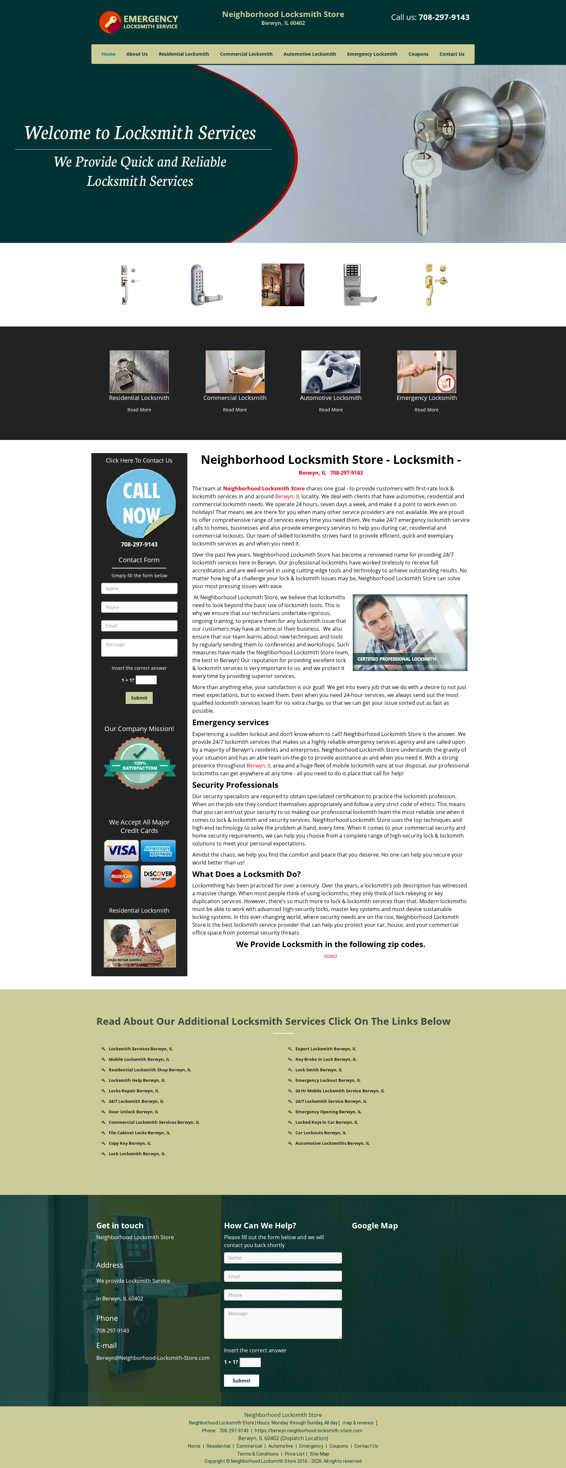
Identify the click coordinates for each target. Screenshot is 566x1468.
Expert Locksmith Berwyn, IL (325, 1049)
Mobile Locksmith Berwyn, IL (139, 1059)
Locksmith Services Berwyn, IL (141, 1049)
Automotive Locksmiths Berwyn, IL (332, 1143)
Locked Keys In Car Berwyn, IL (326, 1122)
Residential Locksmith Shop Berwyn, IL (150, 1070)
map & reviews (358, 1422)
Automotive (280, 1446)
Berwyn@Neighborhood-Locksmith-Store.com (153, 1357)
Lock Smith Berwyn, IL (318, 1070)
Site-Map (319, 1454)
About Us (137, 54)
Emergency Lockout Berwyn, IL (328, 1080)
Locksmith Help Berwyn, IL (137, 1080)
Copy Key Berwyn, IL (130, 1143)
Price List (295, 1454)
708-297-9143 (444, 16)
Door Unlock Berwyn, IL (134, 1112)
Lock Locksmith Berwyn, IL (137, 1154)
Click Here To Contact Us (139, 460)
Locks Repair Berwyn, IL (134, 1091)
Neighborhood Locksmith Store (264, 488)
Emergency (311, 1446)
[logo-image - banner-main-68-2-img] (283, 153)
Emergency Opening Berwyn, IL (328, 1112)
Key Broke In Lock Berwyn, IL (325, 1059)
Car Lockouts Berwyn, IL (320, 1133)
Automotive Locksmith (310, 54)
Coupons (418, 54)
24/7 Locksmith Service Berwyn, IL (331, 1101)
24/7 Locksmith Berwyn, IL (136, 1101)
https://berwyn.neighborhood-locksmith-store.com (308, 1430)
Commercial (249, 1446)
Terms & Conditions (258, 1454)
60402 (330, 956)
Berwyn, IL (312, 472)
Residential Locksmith (184, 54)
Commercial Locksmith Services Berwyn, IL (154, 1122)
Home (108, 54)
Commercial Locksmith (246, 54)
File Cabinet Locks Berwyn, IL (139, 1133)
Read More (139, 410)
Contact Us (452, 54)
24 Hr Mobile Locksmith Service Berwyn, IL (340, 1091)
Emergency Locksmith (372, 54)
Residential (218, 1446)
